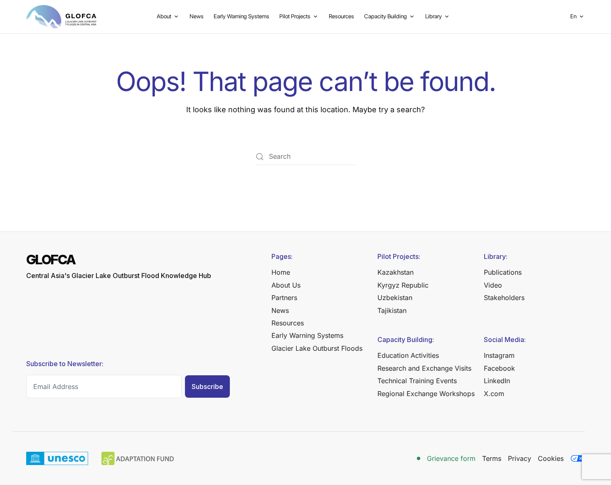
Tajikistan (392, 310)
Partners (284, 297)
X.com (494, 393)
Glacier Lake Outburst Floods (316, 348)
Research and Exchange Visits (424, 368)
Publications (503, 272)
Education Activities (408, 355)
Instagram (499, 355)
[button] (577, 16)
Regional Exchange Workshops (426, 393)
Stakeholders (504, 297)
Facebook (499, 368)
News (197, 16)
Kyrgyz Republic (403, 285)
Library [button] (433, 16)
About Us (286, 285)
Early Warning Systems (241, 16)
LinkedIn (497, 381)
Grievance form (451, 458)
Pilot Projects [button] (294, 16)
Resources (341, 16)
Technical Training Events (417, 381)
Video (493, 285)
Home (280, 272)
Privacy (519, 458)
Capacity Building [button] (385, 16)
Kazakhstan (395, 272)
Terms (491, 458)
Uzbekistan (394, 297)
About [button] (164, 16)
